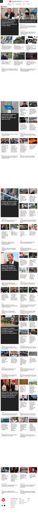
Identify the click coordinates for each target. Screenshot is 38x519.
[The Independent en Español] (19, 1)
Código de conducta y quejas (23, 502)
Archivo (29, 499)
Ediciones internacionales (13, 499)
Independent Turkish (13, 502)
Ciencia (30, 357)
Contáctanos (3, 503)
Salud (21, 473)
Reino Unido (3, 367)
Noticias (2, 188)
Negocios (3, 60)
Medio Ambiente (16, 60)
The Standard (12, 506)
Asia (20, 273)
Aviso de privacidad (21, 499)
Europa (12, 293)
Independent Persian (13, 503)
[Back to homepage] (6, 499)
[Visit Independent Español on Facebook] (2, 505)
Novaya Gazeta (12, 507)
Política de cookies (21, 503)
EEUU (11, 144)
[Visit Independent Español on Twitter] (4, 505)
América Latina (3, 101)
